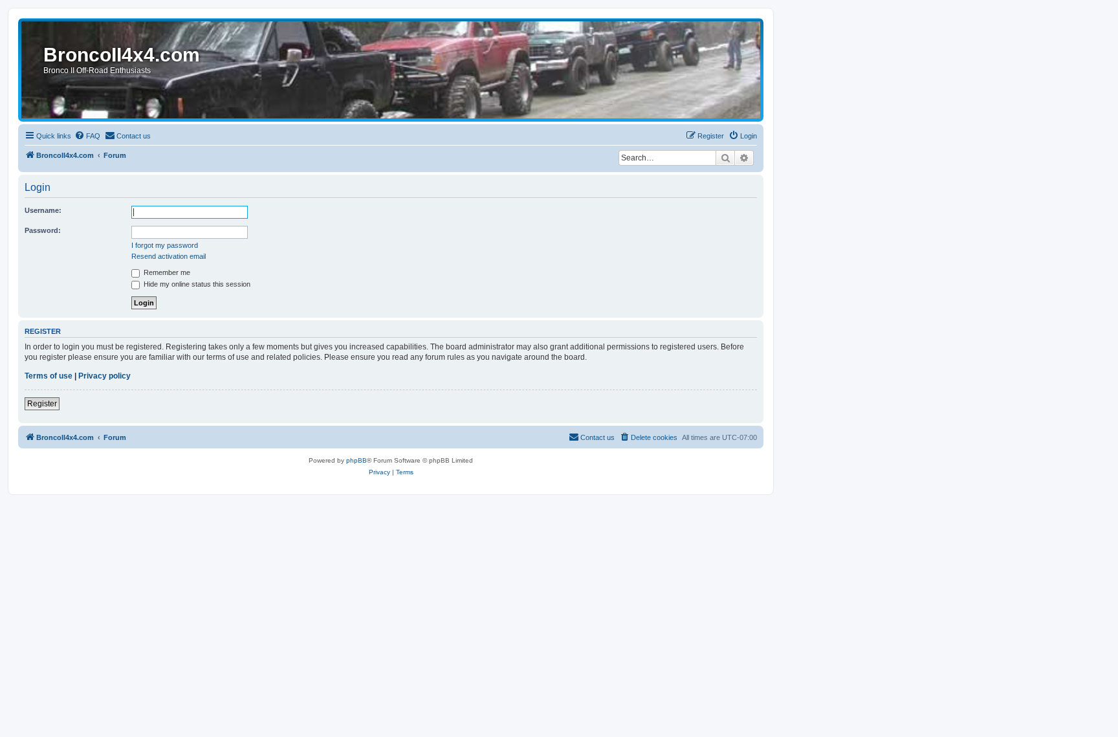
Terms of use (48, 375)
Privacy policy (104, 375)
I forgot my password (164, 245)
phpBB (356, 460)
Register (42, 403)
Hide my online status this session (196, 284)
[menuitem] (87, 136)
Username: (43, 210)
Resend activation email (168, 256)
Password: (43, 230)
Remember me (166, 272)
